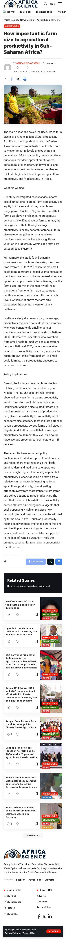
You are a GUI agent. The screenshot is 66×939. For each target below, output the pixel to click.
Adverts (49, 879)
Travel (31, 879)
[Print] (25, 79)
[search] (45, 4)
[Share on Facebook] (11, 79)
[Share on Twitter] (18, 79)
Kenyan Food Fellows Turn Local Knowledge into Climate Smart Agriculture (21, 724)
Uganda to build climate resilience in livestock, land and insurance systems (22, 631)
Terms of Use (29, 933)
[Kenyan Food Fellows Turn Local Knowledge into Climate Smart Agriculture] (51, 728)
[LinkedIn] (50, 916)
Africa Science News (28, 63)
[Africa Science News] (21, 4)
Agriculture (12, 26)
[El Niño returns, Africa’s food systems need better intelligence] (51, 608)
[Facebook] (39, 916)
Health (47, 797)
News (46, 618)
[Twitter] (44, 916)
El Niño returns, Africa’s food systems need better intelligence (20, 604)
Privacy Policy (11, 933)
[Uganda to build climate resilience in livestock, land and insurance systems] (51, 635)
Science (47, 827)
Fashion (20, 879)
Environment (50, 614)
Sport (40, 879)
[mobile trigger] (59, 3)
